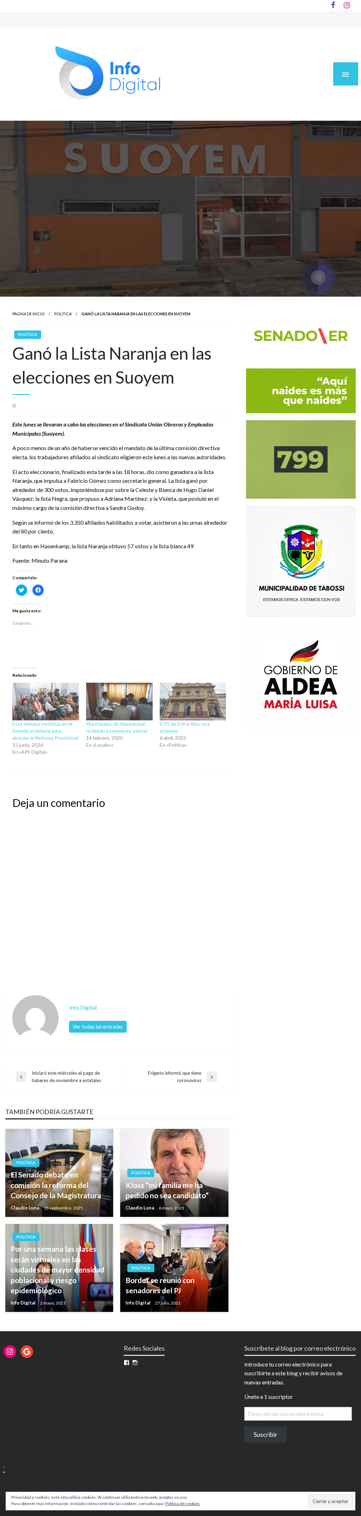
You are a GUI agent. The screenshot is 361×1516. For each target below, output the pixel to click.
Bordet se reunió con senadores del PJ (160, 1285)
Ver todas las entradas (98, 1027)
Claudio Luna (25, 1208)
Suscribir (265, 1434)
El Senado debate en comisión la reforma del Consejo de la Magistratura (56, 1185)
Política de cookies (182, 1503)
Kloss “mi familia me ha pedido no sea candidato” (167, 1190)
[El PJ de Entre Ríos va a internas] (193, 702)
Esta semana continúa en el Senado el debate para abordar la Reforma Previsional (45, 731)
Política (63, 313)
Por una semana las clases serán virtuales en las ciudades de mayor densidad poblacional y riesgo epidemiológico (57, 1269)
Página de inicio (28, 313)
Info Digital (24, 1303)
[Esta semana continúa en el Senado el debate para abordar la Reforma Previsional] (45, 702)
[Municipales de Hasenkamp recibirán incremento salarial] (119, 702)
